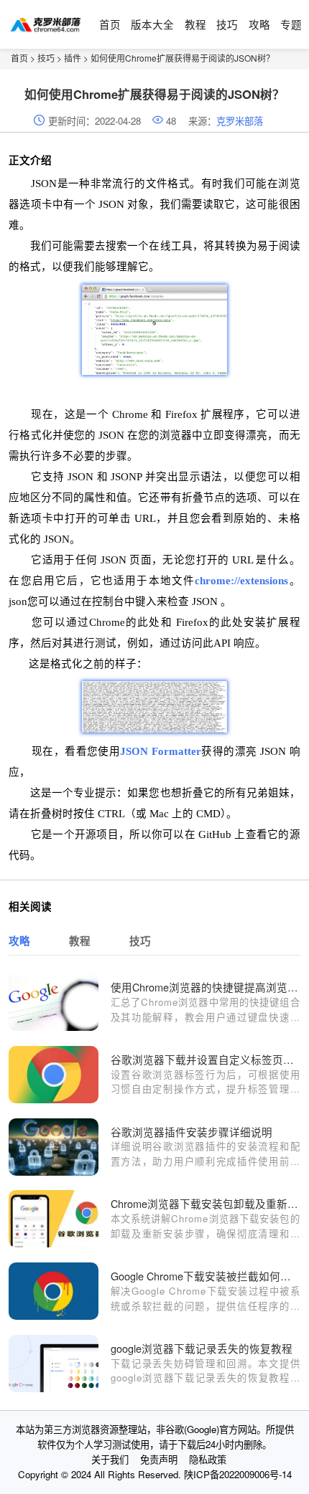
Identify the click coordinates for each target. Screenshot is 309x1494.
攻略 (259, 24)
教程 (195, 24)
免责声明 (158, 1459)
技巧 (227, 24)
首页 (110, 24)
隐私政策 (207, 1459)
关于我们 (110, 1459)
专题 (291, 24)
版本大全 (152, 24)
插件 (72, 58)
